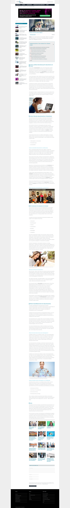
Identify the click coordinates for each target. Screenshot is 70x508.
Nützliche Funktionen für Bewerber (36, 54)
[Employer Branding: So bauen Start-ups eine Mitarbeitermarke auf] (33, 445)
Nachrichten (29, 4)
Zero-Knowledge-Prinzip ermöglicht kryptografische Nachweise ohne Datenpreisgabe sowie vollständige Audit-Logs (22, 62)
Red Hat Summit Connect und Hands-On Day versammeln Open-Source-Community (23, 27)
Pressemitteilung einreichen (39, 4)
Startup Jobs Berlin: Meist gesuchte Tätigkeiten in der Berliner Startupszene (33, 438)
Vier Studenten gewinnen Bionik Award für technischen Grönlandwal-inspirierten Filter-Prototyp (23, 31)
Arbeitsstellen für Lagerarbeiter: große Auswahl (42, 449)
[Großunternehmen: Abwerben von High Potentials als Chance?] (51, 445)
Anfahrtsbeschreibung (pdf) (18, 495)
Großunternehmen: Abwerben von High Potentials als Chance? (50, 449)
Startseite (18, 4)
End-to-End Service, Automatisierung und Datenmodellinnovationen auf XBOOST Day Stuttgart (22, 80)
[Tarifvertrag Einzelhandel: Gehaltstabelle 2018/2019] (42, 423)
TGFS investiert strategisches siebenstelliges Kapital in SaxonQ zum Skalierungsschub (23, 54)
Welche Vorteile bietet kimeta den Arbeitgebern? (38, 57)
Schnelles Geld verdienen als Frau (50, 427)
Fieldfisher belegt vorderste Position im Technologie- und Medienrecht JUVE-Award (23, 67)
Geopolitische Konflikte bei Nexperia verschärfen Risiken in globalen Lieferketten (22, 46)
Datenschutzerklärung (17, 501)
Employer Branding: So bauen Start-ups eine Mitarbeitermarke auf (32, 449)
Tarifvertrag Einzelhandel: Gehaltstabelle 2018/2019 (41, 427)
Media (47, 4)
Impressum (16, 494)
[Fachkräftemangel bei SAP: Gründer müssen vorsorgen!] (51, 433)
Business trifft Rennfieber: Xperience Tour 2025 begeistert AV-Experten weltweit (22, 71)
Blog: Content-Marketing (45, 493)
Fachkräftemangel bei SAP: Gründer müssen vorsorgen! (50, 438)
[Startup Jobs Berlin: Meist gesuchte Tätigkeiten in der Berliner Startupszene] (33, 433)
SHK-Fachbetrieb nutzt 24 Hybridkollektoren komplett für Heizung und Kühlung (23, 84)
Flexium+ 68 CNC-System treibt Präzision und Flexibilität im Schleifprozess (22, 50)
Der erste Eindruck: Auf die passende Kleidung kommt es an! (41, 459)
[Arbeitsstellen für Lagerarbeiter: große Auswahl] (42, 445)
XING (43, 502)
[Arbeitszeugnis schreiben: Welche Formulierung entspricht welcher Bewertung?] (51, 455)
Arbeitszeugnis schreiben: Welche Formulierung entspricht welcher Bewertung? (50, 460)
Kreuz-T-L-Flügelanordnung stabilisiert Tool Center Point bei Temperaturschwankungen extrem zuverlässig (23, 75)
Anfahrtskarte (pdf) (17, 498)
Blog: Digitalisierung (45, 496)
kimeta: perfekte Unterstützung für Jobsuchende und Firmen (39, 47)
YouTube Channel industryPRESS (46, 499)
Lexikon (23, 4)
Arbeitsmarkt (53, 34)
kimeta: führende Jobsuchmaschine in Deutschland (38, 48)
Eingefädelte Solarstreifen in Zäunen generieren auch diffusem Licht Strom (23, 34)
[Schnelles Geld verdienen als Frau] (51, 423)
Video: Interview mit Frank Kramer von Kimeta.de (38, 51)
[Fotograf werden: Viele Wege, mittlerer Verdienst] (33, 423)
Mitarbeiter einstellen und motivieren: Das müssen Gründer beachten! (41, 438)
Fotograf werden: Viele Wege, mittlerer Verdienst (32, 427)
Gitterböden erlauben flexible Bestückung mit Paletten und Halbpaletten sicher (22, 58)
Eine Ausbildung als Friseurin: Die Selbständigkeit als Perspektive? (32, 459)
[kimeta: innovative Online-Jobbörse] (42, 25)
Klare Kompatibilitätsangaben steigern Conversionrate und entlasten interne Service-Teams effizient (23, 39)
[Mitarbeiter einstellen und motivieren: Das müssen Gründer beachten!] (42, 433)
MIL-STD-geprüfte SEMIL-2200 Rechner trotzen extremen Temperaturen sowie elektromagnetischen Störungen (23, 43)
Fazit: (31, 60)
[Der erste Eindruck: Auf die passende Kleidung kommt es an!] (42, 455)
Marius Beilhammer (32, 34)
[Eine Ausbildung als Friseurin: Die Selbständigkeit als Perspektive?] (33, 455)
